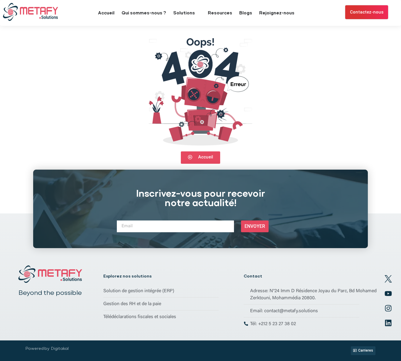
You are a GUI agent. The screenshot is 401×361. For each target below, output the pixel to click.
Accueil (106, 13)
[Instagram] (388, 308)
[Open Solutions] (198, 13)
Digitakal (60, 348)
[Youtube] (388, 293)
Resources (220, 13)
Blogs (245, 13)
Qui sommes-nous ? (144, 13)
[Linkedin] (388, 323)
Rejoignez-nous (276, 13)
